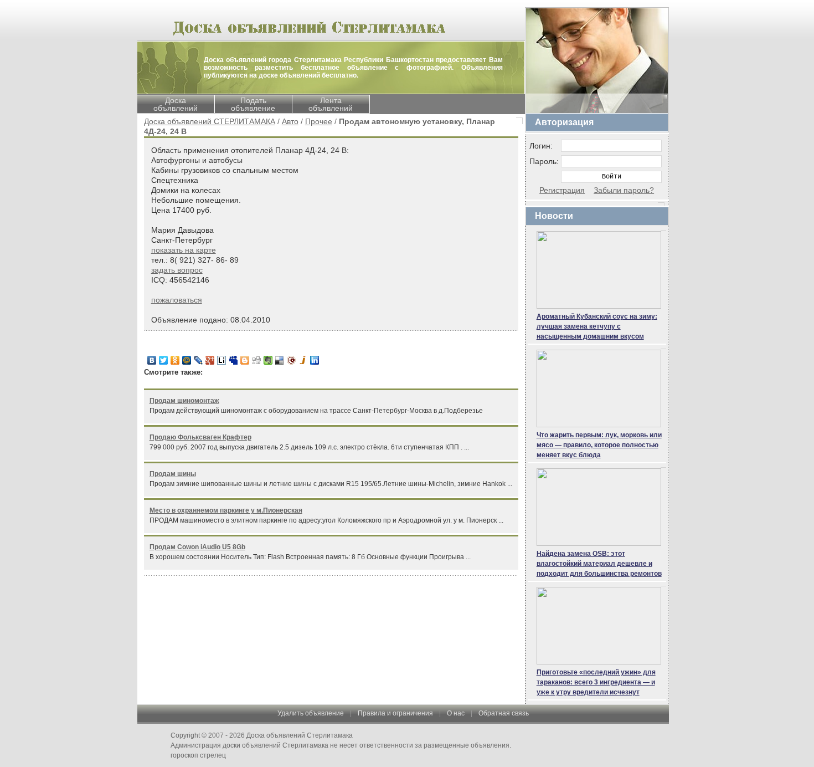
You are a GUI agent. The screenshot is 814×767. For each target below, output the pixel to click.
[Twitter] (163, 360)
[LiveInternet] (222, 360)
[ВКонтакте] (152, 360)
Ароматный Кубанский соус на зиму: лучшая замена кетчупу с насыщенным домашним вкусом (597, 326)
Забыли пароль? (624, 190)
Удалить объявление (310, 713)
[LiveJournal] (198, 360)
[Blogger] (245, 360)
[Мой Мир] (187, 360)
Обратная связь (503, 713)
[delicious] (280, 360)
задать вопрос (177, 269)
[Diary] (291, 360)
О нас (456, 713)
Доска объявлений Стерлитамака (299, 735)
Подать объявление (253, 104)
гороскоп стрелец (198, 755)
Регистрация (562, 190)
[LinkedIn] (315, 360)
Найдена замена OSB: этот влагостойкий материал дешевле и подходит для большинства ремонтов (599, 563)
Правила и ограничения (395, 713)
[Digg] (256, 360)
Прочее (318, 121)
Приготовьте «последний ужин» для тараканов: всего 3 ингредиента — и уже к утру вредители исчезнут (596, 682)
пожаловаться (176, 299)
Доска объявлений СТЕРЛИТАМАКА (209, 121)
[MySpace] (233, 360)
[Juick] (303, 360)
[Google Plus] (210, 360)
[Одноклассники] (175, 360)
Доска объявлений (175, 104)
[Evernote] (268, 360)
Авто (290, 121)
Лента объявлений (330, 104)
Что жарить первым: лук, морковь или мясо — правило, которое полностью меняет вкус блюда (599, 445)
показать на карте (183, 250)
